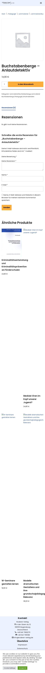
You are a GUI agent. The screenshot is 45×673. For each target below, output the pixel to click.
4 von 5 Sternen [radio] (31, 156)
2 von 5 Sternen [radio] (25, 156)
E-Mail (5, 185)
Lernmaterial (23, 14)
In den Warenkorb (26, 84)
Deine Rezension (9, 161)
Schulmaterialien (28, 97)
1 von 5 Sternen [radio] (22, 156)
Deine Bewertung (9, 156)
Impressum (22, 645)
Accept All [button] (22, 668)
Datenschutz (22, 648)
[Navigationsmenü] (40, 3)
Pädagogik (12, 14)
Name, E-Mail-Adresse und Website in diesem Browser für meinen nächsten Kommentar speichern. (21, 197)
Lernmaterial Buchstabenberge (20, 94)
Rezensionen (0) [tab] (9, 107)
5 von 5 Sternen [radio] (34, 156)
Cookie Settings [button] (9, 668)
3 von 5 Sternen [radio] (28, 156)
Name (5, 175)
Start (3, 14)
